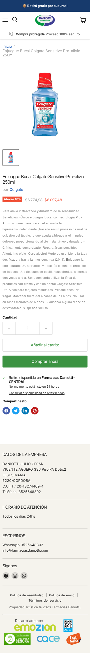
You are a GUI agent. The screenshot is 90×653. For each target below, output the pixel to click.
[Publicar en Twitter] (16, 410)
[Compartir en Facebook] (6, 410)
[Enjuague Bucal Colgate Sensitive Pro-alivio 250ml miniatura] (11, 157)
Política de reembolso (27, 595)
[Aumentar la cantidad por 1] (46, 328)
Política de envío (61, 595)
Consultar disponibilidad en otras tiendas (36, 393)
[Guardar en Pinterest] (34, 410)
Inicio (7, 46)
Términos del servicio (45, 600)
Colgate (16, 189)
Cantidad (9, 317)
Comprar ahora (45, 361)
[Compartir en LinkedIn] (25, 410)
